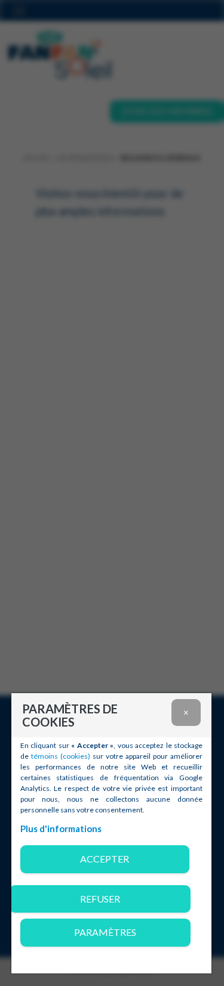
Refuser (100, 898)
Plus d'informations (61, 828)
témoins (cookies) (60, 756)
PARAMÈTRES (105, 932)
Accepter (104, 858)
